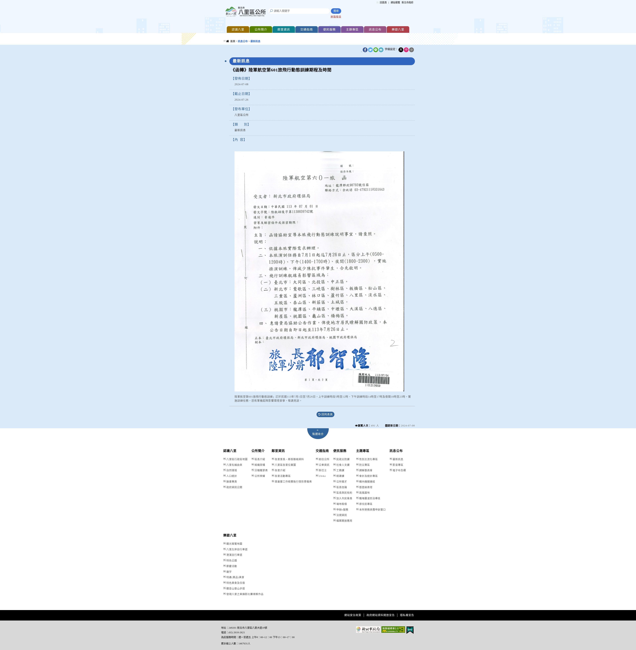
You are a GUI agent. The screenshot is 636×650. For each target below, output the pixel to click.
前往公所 (324, 459)
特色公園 (231, 560)
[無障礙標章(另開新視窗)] (393, 629)
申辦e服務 (342, 509)
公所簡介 (261, 29)
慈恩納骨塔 (365, 487)
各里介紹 (280, 470)
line (375, 49)
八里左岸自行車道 (237, 549)
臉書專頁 (231, 481)
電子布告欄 (399, 470)
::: (377, 2)
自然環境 (231, 470)
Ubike (322, 475)
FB (365, 49)
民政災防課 (343, 459)
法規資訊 (341, 515)
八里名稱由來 (234, 464)
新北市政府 (407, 2)
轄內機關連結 (367, 481)
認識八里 (238, 29)
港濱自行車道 (234, 554)
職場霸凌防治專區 (369, 498)
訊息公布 (375, 29)
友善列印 (381, 49)
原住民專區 (365, 503)
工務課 (340, 470)
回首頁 (383, 2)
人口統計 (231, 475)
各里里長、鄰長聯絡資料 (289, 459)
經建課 (340, 475)
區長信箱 (341, 487)
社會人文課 (343, 464)
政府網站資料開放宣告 (381, 615)
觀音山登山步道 (235, 588)
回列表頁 (327, 414)
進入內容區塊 (8, 1)
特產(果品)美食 (235, 577)
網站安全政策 (352, 615)
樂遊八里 (398, 29)
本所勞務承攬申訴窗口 (372, 509)
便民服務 (329, 29)
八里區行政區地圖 (237, 459)
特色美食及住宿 (235, 582)
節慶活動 (231, 566)
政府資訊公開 (234, 487)
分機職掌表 (261, 470)
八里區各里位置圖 (285, 464)
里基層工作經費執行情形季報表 (293, 481)
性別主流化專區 (368, 459)
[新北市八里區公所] (246, 11)
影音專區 (398, 464)
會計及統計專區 (368, 475)
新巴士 (323, 470)
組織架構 (260, 464)
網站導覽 (395, 2)
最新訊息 (398, 459)
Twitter (370, 49)
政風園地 (364, 492)
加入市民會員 (344, 498)
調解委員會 (365, 470)
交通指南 (306, 29)
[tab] (318, 433)
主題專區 (352, 29)
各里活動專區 (283, 475)
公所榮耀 (260, 475)
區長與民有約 (344, 492)
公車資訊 (324, 464)
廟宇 (229, 571)
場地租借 (341, 503)
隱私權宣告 (407, 615)
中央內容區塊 (229, 47)
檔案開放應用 (344, 520)
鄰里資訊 (283, 29)
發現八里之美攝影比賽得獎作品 (245, 594)
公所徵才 (341, 481)
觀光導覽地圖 (234, 543)
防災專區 (364, 464)
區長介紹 (260, 459)
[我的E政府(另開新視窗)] (410, 629)
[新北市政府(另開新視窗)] (368, 629)
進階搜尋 (336, 16)
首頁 (232, 41)
